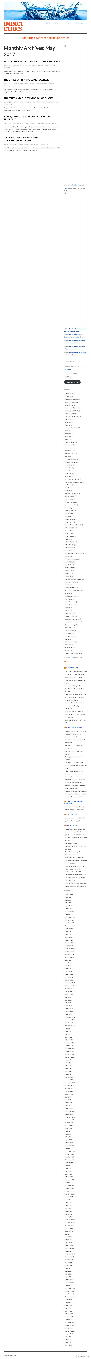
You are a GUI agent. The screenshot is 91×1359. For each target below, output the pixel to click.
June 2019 (68, 1134)
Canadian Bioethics (71, 428)
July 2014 (68, 1302)
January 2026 (69, 914)
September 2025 (70, 926)
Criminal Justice (70, 453)
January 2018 (69, 1182)
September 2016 (70, 1228)
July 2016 (68, 1234)
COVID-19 (68, 450)
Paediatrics (68, 573)
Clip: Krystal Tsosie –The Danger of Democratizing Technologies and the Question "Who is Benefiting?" (76, 794)
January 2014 (69, 1319)
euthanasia (68, 485)
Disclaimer (47, 23)
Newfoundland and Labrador (73, 553)
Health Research (70, 505)
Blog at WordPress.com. (10, 1355)
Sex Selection (69, 627)
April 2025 (68, 937)
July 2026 (68, 897)
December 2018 (70, 1151)
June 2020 (68, 1100)
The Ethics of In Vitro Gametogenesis (26, 79)
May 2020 (68, 1102)
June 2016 (68, 1237)
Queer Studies (69, 605)
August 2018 (69, 1162)
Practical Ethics (73, 825)
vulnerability (69, 647)
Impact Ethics (13, 26)
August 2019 (69, 1128)
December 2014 (70, 1288)
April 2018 (68, 1174)
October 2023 (69, 988)
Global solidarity (70, 499)
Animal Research (70, 405)
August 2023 (69, 994)
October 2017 (69, 1191)
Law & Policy (44, 65)
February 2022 (69, 1043)
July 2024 (68, 963)
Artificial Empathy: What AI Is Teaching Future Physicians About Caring (75, 680)
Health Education (70, 502)
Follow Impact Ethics (72, 382)
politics (67, 593)
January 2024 (69, 980)
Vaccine (67, 644)
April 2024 (68, 971)
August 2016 (69, 1231)
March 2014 (69, 1314)
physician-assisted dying (72, 590)
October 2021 (69, 1054)
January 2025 (69, 945)
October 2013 (69, 1328)
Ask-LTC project (70, 413)
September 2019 (70, 1125)
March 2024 (69, 974)
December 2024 (70, 948)
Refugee (67, 610)
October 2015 (69, 1259)
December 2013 (70, 1322)
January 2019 (69, 1148)
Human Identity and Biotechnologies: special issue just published (75, 846)
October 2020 (69, 1088)
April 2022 (68, 1037)
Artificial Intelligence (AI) (72, 410)
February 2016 (69, 1248)
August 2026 (69, 894)
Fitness (67, 490)
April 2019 (68, 1140)
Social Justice (69, 636)
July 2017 (68, 1200)
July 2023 (68, 997)
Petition (36, 144)
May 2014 (68, 1308)
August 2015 (69, 1265)
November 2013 (70, 1325)
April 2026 (68, 906)
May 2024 (68, 968)
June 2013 (68, 1339)
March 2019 (69, 1142)
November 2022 (70, 1020)
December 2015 (70, 1254)
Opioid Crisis (69, 565)
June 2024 (68, 966)
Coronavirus (69, 448)
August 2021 (69, 1060)
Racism (67, 607)
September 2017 (70, 1194)
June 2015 (68, 1271)
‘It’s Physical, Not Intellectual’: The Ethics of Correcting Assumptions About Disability (75, 877)
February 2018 (69, 1180)
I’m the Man (68, 708)
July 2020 (68, 1097)
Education (68, 473)
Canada (67, 425)
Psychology (68, 599)
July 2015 (68, 1268)
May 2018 (68, 1171)
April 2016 (68, 1242)
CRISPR (67, 456)
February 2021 (69, 1077)
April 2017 (68, 1208)
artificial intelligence (71, 408)
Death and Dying (70, 462)
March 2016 (69, 1245)
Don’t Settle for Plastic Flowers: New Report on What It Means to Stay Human (75, 714)
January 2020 (69, 1114)
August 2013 (69, 1334)
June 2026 (68, 900)
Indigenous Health (31, 102)
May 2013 (68, 1342)
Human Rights (69, 508)
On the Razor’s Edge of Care (73, 686)
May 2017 (68, 1205)
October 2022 (69, 1023)
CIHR (67, 439)
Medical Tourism (70, 542)
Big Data (68, 419)
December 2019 (70, 1117)
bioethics (68, 422)
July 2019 (68, 1131)
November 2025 (70, 920)
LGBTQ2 (68, 530)
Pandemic (68, 576)
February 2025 (69, 943)
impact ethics (19, 65)
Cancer (67, 430)
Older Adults (69, 562)
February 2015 (69, 1282)
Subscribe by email (72, 374)
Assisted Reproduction (32, 83)
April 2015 (68, 1277)
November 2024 (70, 951)
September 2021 (70, 1057)
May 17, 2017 (8, 102)
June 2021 (68, 1065)
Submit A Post (58, 23)
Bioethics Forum (73, 668)
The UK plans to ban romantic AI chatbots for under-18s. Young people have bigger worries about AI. (76, 831)
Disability (68, 468)
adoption (68, 396)
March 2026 (69, 908)
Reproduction (43, 83)
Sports (67, 639)
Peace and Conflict (70, 582)
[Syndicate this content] (65, 668)
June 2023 (68, 1000)
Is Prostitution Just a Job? (73, 872)
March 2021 (69, 1074)
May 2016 (68, 1239)
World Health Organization (73, 653)
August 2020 (69, 1094)
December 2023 (70, 983)
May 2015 (68, 1274)
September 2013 (70, 1331)
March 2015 (69, 1279)
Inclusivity (68, 516)
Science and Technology (72, 622)
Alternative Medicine (71, 399)
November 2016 (70, 1222)
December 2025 (70, 917)
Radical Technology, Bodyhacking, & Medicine (32, 61)
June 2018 (68, 1168)
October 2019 (69, 1122)
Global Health (69, 496)
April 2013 (68, 1345)
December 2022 (70, 1017)
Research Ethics (70, 616)
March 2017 (69, 1211)
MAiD (67, 539)
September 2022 (70, 1025)
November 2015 (70, 1257)
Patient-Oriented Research (73, 579)
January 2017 (69, 1217)
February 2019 (69, 1145)
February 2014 (69, 1317)
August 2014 (69, 1299)
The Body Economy (81, 23)
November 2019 (70, 1120)
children (67, 436)
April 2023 (68, 1005)
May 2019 (68, 1137)
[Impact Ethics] (45, 9)
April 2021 (68, 1071)
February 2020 (69, 1111)
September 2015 (70, 1262)
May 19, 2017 (8, 83)
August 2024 (69, 960)
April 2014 (68, 1311)
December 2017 (70, 1185)
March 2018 (69, 1177)
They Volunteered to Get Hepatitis (75, 694)
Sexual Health (69, 630)
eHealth (67, 476)
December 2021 (70, 1048)
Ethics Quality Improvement (73, 482)
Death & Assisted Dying (33, 65)
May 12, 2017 (8, 123)
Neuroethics (69, 550)
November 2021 (70, 1051)
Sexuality (53, 123)
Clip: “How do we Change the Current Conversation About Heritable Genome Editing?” (74, 774)
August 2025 (69, 928)
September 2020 (70, 1091)
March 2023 (69, 1008)
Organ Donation (70, 567)
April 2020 (68, 1105)
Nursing (67, 556)
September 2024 (70, 957)
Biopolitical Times (74, 727)
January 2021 (69, 1080)
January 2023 (69, 1014)
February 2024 (69, 977)
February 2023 (69, 1011)
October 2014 (69, 1294)
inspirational (69, 522)
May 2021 (68, 1068)
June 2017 (68, 1202)
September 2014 (70, 1297)
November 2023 (70, 986)
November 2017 (70, 1188)
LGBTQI (67, 533)
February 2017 (69, 1214)
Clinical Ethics (69, 442)
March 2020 (69, 1108)
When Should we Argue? (72, 852)
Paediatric (68, 570)
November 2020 (70, 1085)
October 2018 (69, 1157)
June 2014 (68, 1305)
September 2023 (70, 991)
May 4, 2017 (8, 144)
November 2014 (70, 1291)
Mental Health (41, 102)
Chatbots (68, 433)
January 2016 (69, 1251)
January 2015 (69, 1285)
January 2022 (69, 1045)
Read (65, 188)
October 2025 (69, 923)
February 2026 (69, 911)
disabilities (68, 465)
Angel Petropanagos (71, 402)
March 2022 (69, 1040)
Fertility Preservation (71, 488)
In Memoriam (69, 513)
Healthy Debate (72, 814)
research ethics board (71, 619)
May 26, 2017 (8, 65)
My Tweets (67, 369)
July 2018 (68, 1165)
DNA (66, 470)
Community (29, 123)
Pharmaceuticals (43, 144)
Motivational (69, 547)
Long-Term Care (70, 536)
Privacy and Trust (70, 596)
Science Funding (70, 625)
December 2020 (70, 1083)
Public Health (50, 102)
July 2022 (68, 1028)
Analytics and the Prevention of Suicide (28, 98)
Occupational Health (71, 559)
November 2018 (70, 1154)
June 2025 (68, 931)
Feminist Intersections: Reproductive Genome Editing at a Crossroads (75, 739)
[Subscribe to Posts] (65, 661)
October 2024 (69, 954)
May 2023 (68, 1003)
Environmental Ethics (71, 479)
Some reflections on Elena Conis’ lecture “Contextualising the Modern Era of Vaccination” (76, 860)
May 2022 (68, 1034)
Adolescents (69, 393)
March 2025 (69, 940)
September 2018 (70, 1160)
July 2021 (68, 1062)
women (67, 650)
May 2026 (68, 903)
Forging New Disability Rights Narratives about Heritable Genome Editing (76, 765)
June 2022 (68, 1031)
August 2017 (69, 1197)
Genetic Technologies (71, 493)
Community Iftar (70, 855)
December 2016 (70, 1219)
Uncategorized (69, 642)
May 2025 (68, 934)
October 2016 (69, 1225)
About (69, 23)
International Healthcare (72, 525)
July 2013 (68, 1336)
